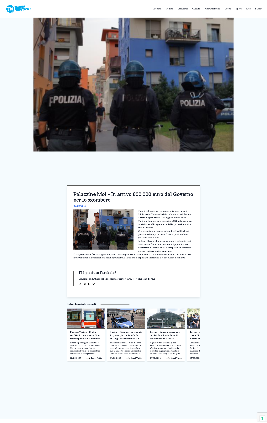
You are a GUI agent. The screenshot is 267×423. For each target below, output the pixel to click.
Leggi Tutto (96, 358)
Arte (248, 9)
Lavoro (259, 9)
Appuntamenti (212, 9)
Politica (169, 9)
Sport (239, 9)
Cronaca (157, 9)
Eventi (228, 9)
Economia (183, 9)
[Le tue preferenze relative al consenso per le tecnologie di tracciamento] (262, 418)
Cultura (196, 9)
